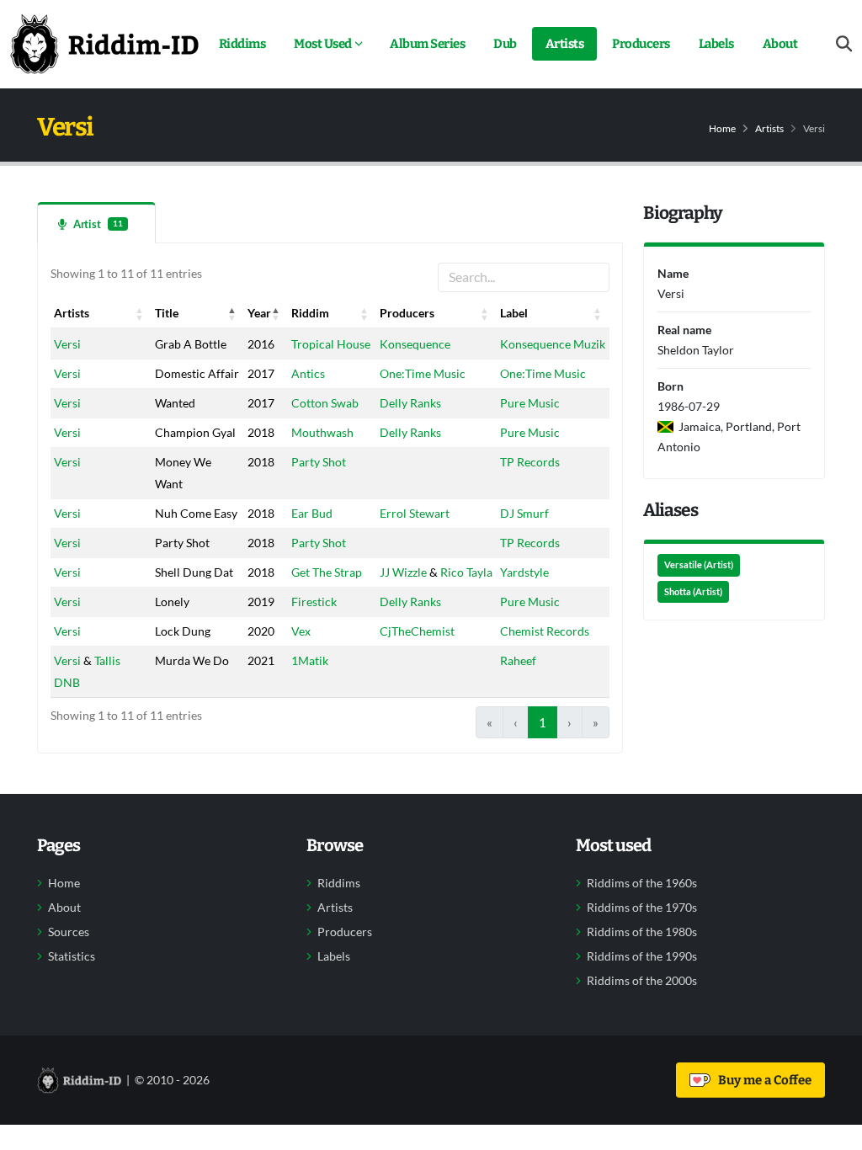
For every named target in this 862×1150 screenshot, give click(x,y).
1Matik (309, 660)
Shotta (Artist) (693, 592)
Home (722, 128)
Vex (301, 631)
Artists (564, 43)
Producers (641, 43)
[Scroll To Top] (832, 1131)
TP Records (530, 462)
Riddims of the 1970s (642, 907)
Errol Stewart (415, 513)
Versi (67, 344)
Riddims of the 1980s (642, 932)
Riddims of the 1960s (642, 883)
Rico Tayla (466, 572)
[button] (140, 313)
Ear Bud (312, 513)
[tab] (96, 222)
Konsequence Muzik (552, 344)
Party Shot (318, 462)
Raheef (518, 660)
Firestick (314, 601)
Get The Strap (326, 572)
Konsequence (415, 344)
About (780, 43)
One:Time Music (423, 373)
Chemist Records (544, 631)
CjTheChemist (417, 631)
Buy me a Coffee (762, 1080)
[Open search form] (844, 44)
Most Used (323, 43)
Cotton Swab (325, 403)
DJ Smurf (524, 513)
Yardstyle (524, 572)
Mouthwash (322, 432)
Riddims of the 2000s (642, 981)
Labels (716, 43)
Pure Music (530, 403)
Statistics (71, 956)
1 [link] (542, 722)
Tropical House (330, 344)
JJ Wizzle (403, 572)
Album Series (427, 43)
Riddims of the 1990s (642, 956)
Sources (68, 932)
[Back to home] (104, 43)
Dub (505, 43)
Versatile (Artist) (698, 565)
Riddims (242, 43)
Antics (308, 373)
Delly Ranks (410, 403)
